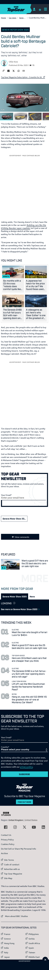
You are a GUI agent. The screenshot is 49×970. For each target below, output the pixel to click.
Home (3, 18)
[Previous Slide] (3, 99)
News (32, 596)
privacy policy (26, 766)
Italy (6, 952)
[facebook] (8, 70)
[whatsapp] (18, 70)
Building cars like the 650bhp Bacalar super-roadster (23, 227)
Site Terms (9, 860)
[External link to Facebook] (6, 827)
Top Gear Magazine (13, 873)
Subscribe (24, 774)
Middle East (34, 957)
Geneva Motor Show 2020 (15, 29)
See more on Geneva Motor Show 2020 (19, 609)
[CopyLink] (3, 71)
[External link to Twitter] (24, 827)
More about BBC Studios (14, 916)
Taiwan (32, 952)
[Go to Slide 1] (6, 116)
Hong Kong (9, 943)
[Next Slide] (46, 99)
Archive (4, 853)
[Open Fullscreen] (46, 109)
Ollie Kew (13, 61)
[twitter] (13, 70)
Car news (12, 18)
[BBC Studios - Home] (7, 814)
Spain (31, 948)
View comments (22, 537)
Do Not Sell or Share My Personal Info (18, 848)
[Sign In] (34, 9)
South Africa (34, 943)
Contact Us (6, 835)
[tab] (14, 596)
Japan (7, 957)
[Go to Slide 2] (20, 116)
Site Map (8, 878)
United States (31, 820)
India (6, 948)
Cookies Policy (7, 844)
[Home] (21, 9)
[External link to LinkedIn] (43, 827)
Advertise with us (12, 869)
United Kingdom (15, 820)
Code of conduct (11, 864)
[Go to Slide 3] (35, 116)
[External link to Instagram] (15, 827)
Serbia (32, 938)
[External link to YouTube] (34, 827)
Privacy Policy (7, 839)
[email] (23, 70)
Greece (7, 938)
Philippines (34, 934)
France (7, 934)
